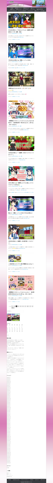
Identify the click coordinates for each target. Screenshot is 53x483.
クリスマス (19, 192)
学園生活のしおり (26, 8)
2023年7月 (8, 394)
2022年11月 (9, 399)
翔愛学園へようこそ (18, 8)
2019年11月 (9, 427)
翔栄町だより (12, 9)
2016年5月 (8, 461)
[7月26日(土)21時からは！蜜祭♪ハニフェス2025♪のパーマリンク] (21, 50)
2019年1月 (8, 435)
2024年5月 (8, 390)
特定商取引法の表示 (16, 479)
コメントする (17, 39)
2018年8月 (8, 440)
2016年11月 (9, 453)
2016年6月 (8, 460)
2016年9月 (8, 456)
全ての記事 (42, 10)
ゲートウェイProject (22, 10)
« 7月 (8, 335)
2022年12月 (9, 398)
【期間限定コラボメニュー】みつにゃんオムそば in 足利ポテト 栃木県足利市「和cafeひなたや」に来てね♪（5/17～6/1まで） (21, 122)
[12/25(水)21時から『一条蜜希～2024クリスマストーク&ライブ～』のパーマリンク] (21, 143)
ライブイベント (30, 10)
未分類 (13, 39)
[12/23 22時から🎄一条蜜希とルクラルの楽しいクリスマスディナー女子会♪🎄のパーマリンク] (21, 173)
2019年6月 (8, 431)
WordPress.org (9, 476)
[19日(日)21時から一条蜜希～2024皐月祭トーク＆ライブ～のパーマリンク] (21, 231)
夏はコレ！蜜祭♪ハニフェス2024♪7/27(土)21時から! (20, 213)
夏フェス (18, 67)
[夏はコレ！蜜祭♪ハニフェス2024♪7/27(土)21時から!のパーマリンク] (21, 203)
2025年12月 (9, 381)
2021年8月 (8, 411)
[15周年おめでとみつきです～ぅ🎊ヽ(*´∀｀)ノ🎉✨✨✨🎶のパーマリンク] (21, 79)
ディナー (22, 192)
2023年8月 (8, 393)
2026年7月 (8, 377)
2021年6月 (8, 414)
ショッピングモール (39, 8)
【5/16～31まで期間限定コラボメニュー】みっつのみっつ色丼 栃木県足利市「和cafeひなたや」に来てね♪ (15, 345)
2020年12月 (9, 416)
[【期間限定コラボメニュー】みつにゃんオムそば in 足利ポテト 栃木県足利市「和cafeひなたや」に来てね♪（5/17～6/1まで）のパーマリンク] (21, 109)
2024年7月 (8, 389)
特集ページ (32, 8)
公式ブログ (37, 479)
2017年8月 (8, 445)
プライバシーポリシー (24, 479)
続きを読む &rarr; (21, 37)
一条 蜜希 (11, 2)
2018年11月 (9, 437)
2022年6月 (8, 402)
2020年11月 (9, 418)
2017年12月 (9, 441)
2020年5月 (8, 424)
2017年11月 (9, 443)
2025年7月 (8, 385)
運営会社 (31, 479)
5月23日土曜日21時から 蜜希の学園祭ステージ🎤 (15, 341)
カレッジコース (25, 9)
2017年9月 (8, 444)
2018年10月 (9, 439)
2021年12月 (9, 407)
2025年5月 (8, 386)
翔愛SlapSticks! (40, 9)
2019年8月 (8, 428)
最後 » (13, 307)
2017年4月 (8, 449)
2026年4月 (8, 380)
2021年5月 (8, 415)
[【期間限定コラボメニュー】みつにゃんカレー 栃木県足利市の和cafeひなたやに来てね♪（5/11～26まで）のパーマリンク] (21, 282)
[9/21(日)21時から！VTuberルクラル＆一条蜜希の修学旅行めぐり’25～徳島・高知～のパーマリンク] (21, 20)
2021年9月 (8, 410)
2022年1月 (8, 406)
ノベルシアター (32, 9)
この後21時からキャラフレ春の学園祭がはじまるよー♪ (21, 264)
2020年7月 (8, 422)
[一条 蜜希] (26, 3)
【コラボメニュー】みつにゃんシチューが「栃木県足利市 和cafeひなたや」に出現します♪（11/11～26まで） (15, 370)
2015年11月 (9, 462)
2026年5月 (8, 378)
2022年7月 (8, 401)
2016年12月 (9, 452)
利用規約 (9, 479)
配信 (27, 192)
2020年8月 (8, 420)
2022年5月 (8, 403)
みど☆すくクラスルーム (13, 10)
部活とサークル (18, 9)
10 (27, 306)
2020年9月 (8, 419)
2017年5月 (8, 448)
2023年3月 (8, 397)
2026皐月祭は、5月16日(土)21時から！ (13, 342)
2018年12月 (9, 436)
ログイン (8, 472)
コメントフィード (10, 475)
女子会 (25, 192)
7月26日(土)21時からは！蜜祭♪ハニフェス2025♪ (19, 60)
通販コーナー (37, 10)
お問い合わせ (43, 479)
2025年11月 (9, 382)
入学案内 (11, 8)
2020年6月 (8, 423)
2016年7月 (8, 458)
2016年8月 (8, 457)
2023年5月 (8, 395)
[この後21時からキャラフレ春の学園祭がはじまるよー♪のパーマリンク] (21, 258)
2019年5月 (8, 432)
